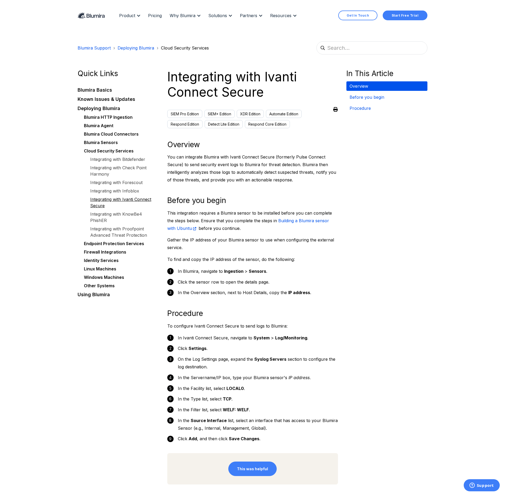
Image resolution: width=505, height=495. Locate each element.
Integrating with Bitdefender (117, 159)
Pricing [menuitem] (155, 15)
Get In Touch (358, 15)
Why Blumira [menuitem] (182, 15)
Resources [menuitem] (280, 15)
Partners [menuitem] (248, 15)
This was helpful (252, 469)
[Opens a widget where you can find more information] (481, 485)
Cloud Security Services (185, 48)
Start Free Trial (405, 15)
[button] (118, 90)
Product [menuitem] (127, 15)
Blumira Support (94, 48)
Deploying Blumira (136, 48)
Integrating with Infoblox (114, 191)
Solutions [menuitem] (217, 15)
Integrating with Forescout (116, 182)
